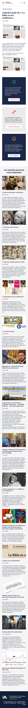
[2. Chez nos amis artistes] (14, 218)
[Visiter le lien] (7, 3)
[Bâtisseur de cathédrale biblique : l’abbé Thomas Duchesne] (14, 357)
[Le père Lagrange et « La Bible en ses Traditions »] (14, 480)
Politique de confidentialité (10, 703)
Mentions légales (21, 701)
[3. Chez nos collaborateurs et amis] (14, 252)
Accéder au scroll (14, 99)
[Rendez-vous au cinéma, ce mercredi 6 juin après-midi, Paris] (14, 586)
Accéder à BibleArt (14, 155)
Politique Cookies (21, 703)
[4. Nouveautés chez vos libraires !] (14, 287)
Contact (24, 704)
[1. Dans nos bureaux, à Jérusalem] (14, 183)
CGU (15, 701)
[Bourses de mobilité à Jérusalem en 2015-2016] (14, 659)
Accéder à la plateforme (14, 126)
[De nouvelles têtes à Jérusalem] (14, 622)
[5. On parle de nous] (14, 322)
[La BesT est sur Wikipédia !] (14, 551)
